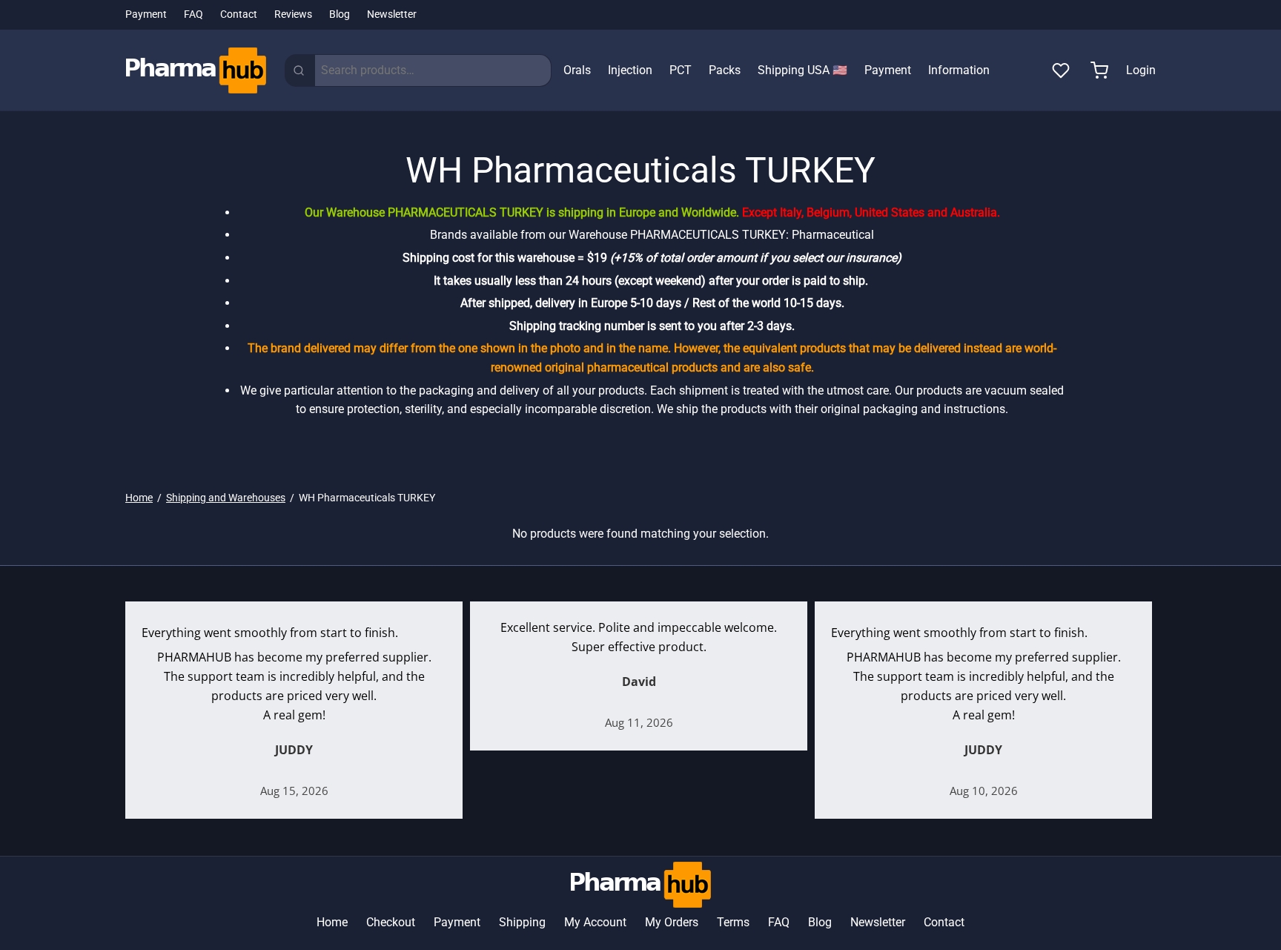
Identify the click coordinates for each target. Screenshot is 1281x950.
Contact (238, 14)
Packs (725, 70)
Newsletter (392, 14)
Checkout (390, 922)
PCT (680, 70)
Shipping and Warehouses (225, 498)
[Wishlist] (1062, 70)
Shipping (522, 922)
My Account (595, 922)
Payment (146, 14)
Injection (630, 70)
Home (139, 498)
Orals (577, 70)
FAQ (193, 14)
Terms (733, 922)
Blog (339, 14)
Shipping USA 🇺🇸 (802, 70)
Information (959, 70)
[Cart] (1099, 70)
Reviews (293, 14)
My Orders (671, 922)
